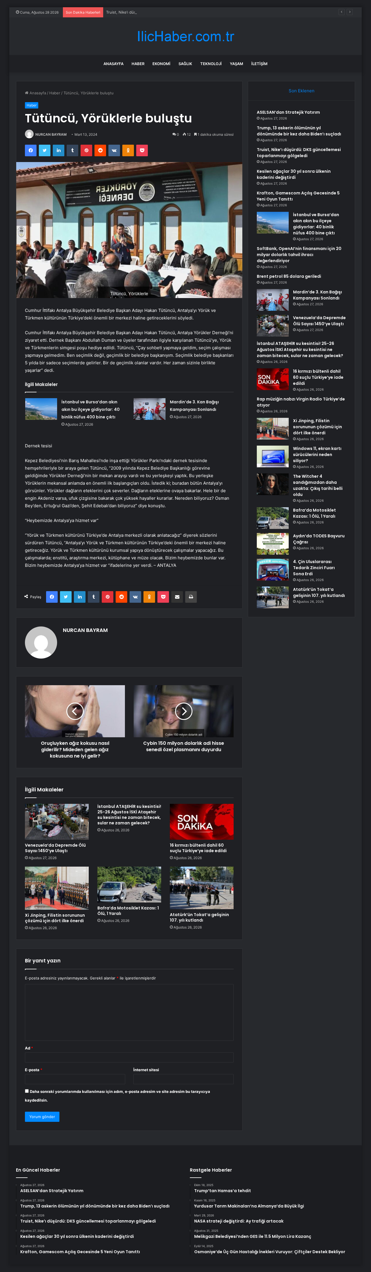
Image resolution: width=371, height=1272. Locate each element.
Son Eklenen (301, 90)
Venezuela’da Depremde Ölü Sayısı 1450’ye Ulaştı (55, 848)
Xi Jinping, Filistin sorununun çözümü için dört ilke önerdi (55, 918)
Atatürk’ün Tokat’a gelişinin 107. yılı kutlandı (199, 917)
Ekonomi (161, 63)
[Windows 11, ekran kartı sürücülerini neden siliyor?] (273, 456)
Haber (138, 63)
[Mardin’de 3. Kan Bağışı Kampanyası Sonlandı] (150, 409)
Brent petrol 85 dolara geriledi (289, 276)
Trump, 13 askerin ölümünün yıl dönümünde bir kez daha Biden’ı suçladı (299, 131)
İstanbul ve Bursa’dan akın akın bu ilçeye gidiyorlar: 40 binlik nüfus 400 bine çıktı (90, 409)
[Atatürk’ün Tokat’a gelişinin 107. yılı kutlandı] (202, 888)
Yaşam (236, 63)
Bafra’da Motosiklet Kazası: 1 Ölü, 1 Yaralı (128, 910)
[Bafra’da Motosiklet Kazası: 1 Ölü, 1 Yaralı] (129, 884)
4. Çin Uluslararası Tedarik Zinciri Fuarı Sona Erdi (314, 568)
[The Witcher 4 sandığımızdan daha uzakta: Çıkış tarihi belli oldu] (273, 484)
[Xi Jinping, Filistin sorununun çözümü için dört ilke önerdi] (57, 888)
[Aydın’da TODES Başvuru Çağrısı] (273, 544)
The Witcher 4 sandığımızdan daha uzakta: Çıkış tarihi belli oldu (318, 485)
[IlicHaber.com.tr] (185, 36)
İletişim (259, 63)
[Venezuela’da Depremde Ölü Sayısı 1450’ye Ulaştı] (57, 822)
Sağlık (185, 63)
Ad (29, 1048)
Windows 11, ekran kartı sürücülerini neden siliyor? (317, 455)
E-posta (33, 1069)
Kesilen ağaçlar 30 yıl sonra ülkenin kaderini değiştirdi (294, 174)
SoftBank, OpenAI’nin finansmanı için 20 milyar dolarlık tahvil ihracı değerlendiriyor (299, 255)
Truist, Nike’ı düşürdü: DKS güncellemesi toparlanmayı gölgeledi (163, 12)
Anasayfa (113, 63)
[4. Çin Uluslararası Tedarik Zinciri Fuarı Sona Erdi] (273, 569)
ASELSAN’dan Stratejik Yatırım (288, 112)
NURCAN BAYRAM (51, 134)
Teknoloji (211, 63)
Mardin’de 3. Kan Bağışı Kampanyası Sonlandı (317, 295)
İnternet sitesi (146, 1069)
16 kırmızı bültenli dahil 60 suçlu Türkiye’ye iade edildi (198, 848)
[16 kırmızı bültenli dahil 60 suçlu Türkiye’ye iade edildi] (202, 822)
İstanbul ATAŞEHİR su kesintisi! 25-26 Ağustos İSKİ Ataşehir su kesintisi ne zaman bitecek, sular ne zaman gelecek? (129, 815)
